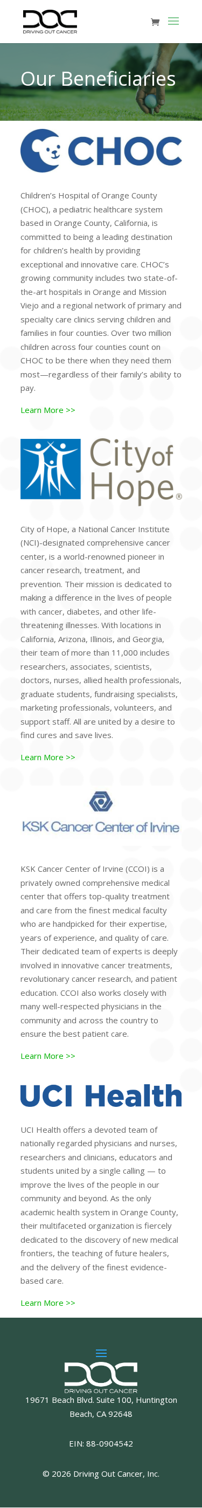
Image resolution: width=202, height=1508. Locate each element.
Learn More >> (47, 409)
